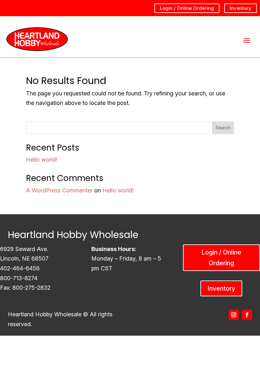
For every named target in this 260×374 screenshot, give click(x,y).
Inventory (240, 8)
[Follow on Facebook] (247, 315)
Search (223, 127)
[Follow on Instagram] (234, 315)
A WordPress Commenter (59, 190)
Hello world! (41, 159)
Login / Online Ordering (187, 8)
